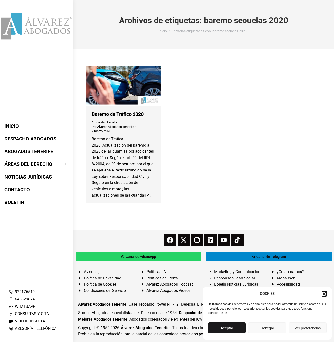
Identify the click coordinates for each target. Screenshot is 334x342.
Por (113, 126)
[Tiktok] (237, 240)
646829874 (25, 299)
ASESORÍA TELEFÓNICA (35, 328)
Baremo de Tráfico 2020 (118, 114)
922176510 (25, 291)
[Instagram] (197, 240)
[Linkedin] (210, 240)
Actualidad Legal (103, 122)
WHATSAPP (25, 306)
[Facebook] (170, 240)
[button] (324, 293)
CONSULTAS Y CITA (32, 313)
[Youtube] (224, 240)
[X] (184, 240)
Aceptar (227, 328)
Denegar (267, 328)
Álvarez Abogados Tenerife (145, 327)
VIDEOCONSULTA (30, 321)
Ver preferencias (308, 328)
